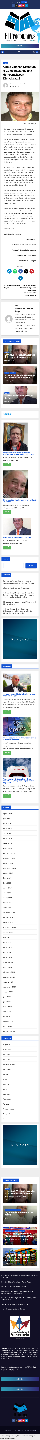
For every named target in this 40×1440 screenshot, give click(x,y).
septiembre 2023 (9, 987)
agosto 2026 (8, 814)
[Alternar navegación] (19, 52)
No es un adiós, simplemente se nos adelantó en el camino (19, 376)
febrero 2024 (8, 962)
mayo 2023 (7, 1007)
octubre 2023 (8, 982)
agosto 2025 (8, 873)
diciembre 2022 (9, 1031)
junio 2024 (7, 942)
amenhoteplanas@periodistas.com (13, 1286)
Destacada (7, 1049)
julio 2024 (7, 937)
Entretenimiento (9, 1064)
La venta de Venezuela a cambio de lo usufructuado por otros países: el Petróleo (19, 357)
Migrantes (7, 1069)
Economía (7, 1059)
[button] (34, 52)
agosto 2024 (8, 932)
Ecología (6, 1054)
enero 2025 (7, 908)
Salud (5, 1089)
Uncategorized (8, 1109)
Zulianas (6, 1119)
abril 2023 (7, 1012)
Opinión (6, 63)
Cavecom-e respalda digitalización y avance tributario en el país (19, 695)
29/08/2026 (10, 1196)
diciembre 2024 (9, 913)
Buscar (6, 559)
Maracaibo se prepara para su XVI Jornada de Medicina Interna (19, 1257)
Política (6, 1084)
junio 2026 (7, 823)
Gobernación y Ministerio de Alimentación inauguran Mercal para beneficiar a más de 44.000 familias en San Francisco (18, 595)
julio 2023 (7, 997)
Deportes (6, 1045)
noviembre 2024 (9, 918)
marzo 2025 (7, 898)
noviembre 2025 (9, 858)
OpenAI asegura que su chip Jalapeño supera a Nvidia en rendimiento (19, 739)
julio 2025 (7, 878)
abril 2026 (7, 833)
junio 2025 (7, 883)
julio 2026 (7, 819)
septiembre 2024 (9, 927)
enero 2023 (7, 1026)
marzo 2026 (7, 838)
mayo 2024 (7, 947)
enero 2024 (7, 967)
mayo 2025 (7, 888)
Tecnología (7, 1099)
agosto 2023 (8, 992)
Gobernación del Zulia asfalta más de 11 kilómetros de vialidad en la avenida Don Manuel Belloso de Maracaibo (18, 611)
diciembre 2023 (9, 972)
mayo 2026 (7, 828)
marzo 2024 (7, 957)
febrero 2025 (8, 903)
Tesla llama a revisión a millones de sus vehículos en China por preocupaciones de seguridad (18, 781)
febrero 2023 (8, 1022)
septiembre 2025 (9, 868)
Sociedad (13, 372)
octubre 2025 (8, 863)
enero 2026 (7, 848)
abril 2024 (7, 952)
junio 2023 (7, 1002)
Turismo (6, 1104)
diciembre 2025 (9, 853)
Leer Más (7, 464)
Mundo (5, 1074)
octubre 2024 (8, 923)
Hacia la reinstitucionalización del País (18, 396)
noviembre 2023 (9, 977)
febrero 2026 (8, 843)
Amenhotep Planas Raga (20, 84)
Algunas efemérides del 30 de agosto (16, 588)
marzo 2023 (7, 1017)
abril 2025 (7, 893)
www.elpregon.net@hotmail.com (13, 1309)
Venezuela (7, 1114)
